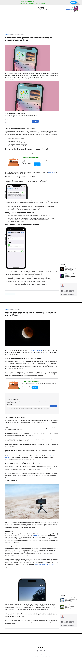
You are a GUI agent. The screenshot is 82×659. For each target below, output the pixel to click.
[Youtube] (41, 651)
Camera (17, 309)
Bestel (72, 9)
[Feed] (44, 651)
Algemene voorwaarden (45, 653)
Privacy (37, 653)
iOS (22, 34)
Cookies (32, 653)
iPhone (11, 34)
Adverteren (54, 653)
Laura (8, 43)
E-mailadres (9, 404)
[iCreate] (41, 8)
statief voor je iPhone (13, 526)
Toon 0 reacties (11, 294)
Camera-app (36, 535)
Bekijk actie (73, 2)
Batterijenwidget (52, 172)
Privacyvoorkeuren (62, 653)
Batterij (17, 34)
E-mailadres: (7, 119)
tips (7, 34)
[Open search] (74, 12)
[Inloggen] (77, 12)
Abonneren (68, 9)
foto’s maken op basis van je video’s (44, 564)
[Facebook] (37, 651)
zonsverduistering (36, 350)
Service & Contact (25, 653)
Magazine (18, 653)
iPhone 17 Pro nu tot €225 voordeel (30, 157)
